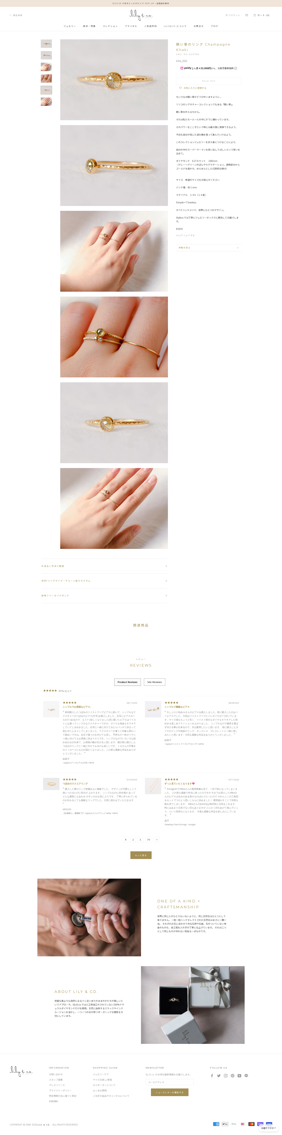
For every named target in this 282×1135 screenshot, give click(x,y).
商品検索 (17, 15)
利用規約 (53, 1101)
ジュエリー (70, 26)
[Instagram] (225, 1076)
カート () (263, 15)
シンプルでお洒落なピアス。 (77, 706)
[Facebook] (199, 234)
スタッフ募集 (56, 1079)
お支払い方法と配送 (52, 566)
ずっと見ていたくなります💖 (179, 783)
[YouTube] (239, 1076)
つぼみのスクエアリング (75, 783)
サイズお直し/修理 (102, 1079)
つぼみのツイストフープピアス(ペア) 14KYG (184, 744)
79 (148, 839)
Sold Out (209, 81)
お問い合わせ (56, 1074)
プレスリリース (57, 1085)
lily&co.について (175, 26)
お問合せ (199, 26)
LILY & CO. (44, 1124)
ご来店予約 (150, 26)
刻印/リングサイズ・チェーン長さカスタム (66, 580)
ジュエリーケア (101, 1074)
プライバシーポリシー (60, 1090)
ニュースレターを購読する (170, 1092)
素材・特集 (89, 26)
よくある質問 (100, 1090)
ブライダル (131, 26)
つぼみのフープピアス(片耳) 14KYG (78, 762)
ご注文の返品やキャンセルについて (111, 1095)
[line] (246, 1076)
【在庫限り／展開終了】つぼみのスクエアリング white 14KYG (90, 813)
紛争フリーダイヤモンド (55, 595)
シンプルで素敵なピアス (177, 706)
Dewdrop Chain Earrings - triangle (179, 824)
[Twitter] (205, 234)
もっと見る (141, 855)
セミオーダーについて (104, 1085)
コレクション (110, 26)
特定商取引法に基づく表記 (62, 1095)
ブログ (214, 26)
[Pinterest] (211, 234)
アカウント (234, 15)
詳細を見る (184, 247)
